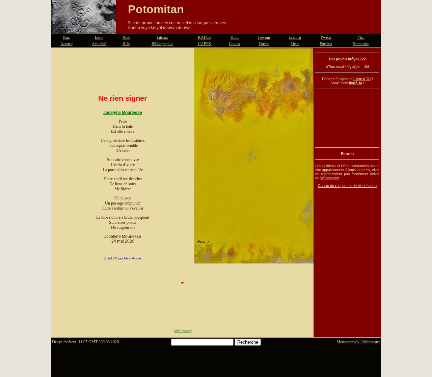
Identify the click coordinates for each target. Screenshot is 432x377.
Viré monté (183, 331)
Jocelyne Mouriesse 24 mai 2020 (122, 239)
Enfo (99, 37)
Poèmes (326, 43)
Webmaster (329, 178)
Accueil (66, 43)
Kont (235, 37)
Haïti (126, 43)
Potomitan (156, 9)
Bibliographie (162, 43)
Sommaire (361, 43)
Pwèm (326, 37)
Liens (295, 43)
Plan (360, 37)
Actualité (99, 43)
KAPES (204, 37)
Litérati (162, 37)
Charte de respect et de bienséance (347, 186)
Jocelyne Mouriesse (122, 112)
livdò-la (355, 83)
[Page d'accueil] (83, 29)
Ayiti (126, 37)
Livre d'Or (362, 79)
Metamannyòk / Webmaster (358, 342)
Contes (234, 43)
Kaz (66, 37)
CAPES (204, 43)
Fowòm (264, 37)
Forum (264, 43)
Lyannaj (295, 37)
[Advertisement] (347, 118)
